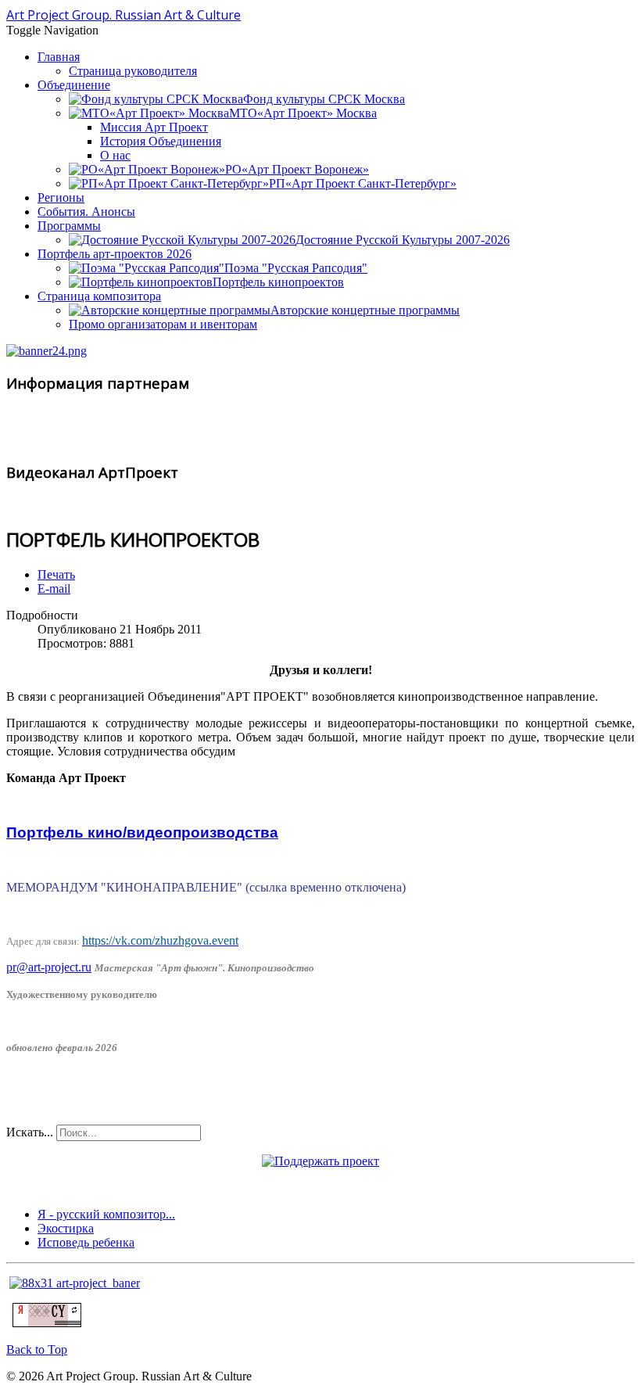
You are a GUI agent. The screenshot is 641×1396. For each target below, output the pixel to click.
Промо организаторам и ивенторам (163, 324)
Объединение (74, 85)
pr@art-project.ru (48, 967)
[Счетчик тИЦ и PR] (47, 1323)
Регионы (61, 197)
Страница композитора (99, 296)
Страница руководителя (133, 70)
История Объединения (160, 141)
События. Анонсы (86, 211)
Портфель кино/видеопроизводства (142, 832)
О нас (115, 155)
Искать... (29, 1132)
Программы (69, 225)
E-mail (54, 588)
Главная (59, 56)
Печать (56, 574)
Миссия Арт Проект (154, 127)
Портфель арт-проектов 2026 (115, 253)
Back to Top (36, 1349)
